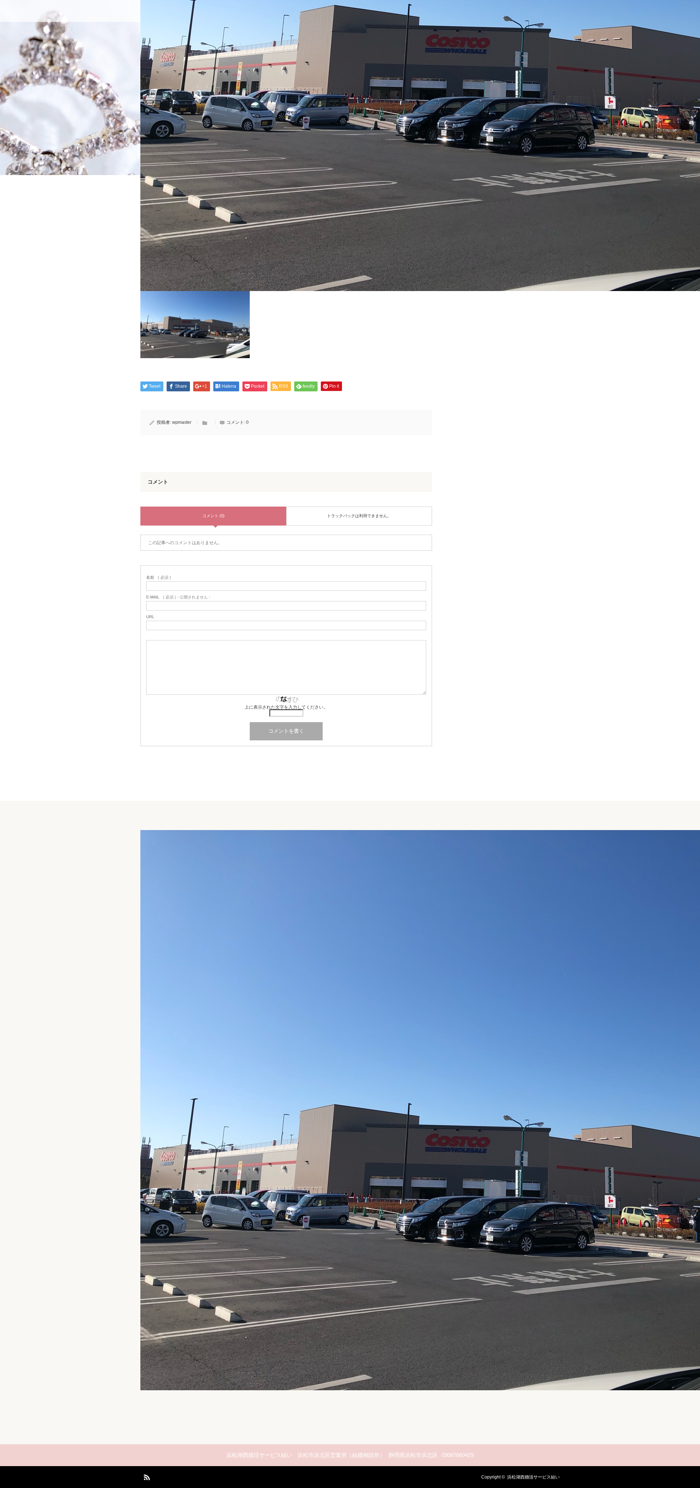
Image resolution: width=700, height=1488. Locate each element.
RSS (145, 1475)
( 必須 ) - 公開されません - (178, 597)
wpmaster (181, 422)
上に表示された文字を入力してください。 (286, 707)
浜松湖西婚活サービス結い (533, 1477)
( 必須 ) (158, 578)
